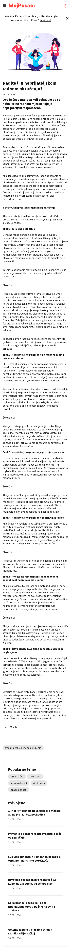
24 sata (48, 138)
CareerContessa (12, 199)
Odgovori (45, 20)
